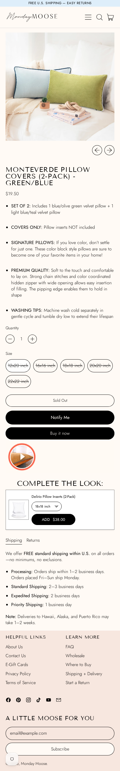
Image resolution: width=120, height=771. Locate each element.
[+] (32, 339)
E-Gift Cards (17, 664)
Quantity (12, 328)
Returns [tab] (33, 540)
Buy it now (60, 433)
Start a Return (78, 682)
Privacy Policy (18, 673)
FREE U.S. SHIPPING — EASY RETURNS (60, 3)
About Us (14, 647)
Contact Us (16, 655)
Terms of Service (21, 682)
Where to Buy (78, 664)
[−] (10, 339)
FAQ (70, 647)
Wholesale (75, 655)
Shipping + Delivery (84, 673)
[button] (99, 17)
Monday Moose (34, 763)
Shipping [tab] (14, 540)
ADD (53, 519)
